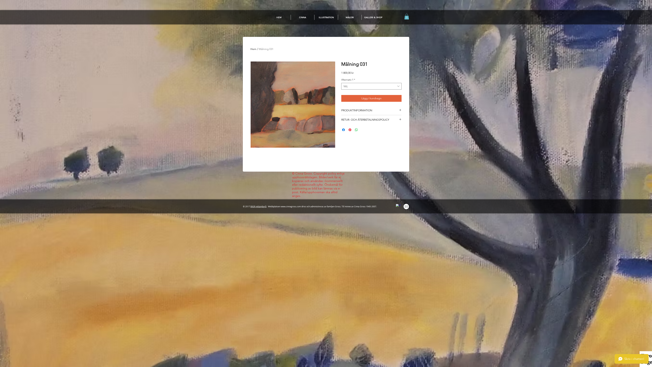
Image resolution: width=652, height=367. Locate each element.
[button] (406, 16)
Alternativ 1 (348, 79)
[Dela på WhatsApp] (356, 130)
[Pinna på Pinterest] (350, 130)
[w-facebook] (398, 206)
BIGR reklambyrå (258, 206)
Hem (253, 49)
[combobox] (371, 86)
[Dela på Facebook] (343, 130)
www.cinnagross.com (291, 206)
